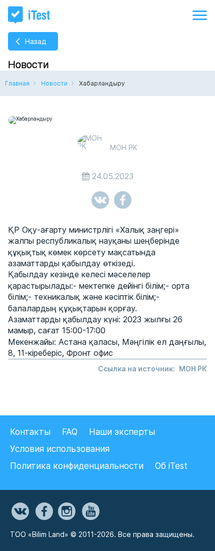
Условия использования (60, 449)
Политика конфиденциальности (77, 466)
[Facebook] (43, 511)
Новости (54, 83)
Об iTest (171, 466)
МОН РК (193, 368)
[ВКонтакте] (19, 511)
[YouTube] (90, 511)
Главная (17, 83)
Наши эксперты (122, 432)
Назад (35, 41)
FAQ (70, 432)
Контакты (30, 432)
